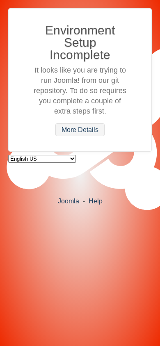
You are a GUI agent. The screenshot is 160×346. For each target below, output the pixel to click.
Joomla (68, 201)
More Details (80, 129)
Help (96, 201)
